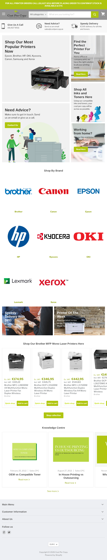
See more (52, 491)
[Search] (95, 14)
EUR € (52, 544)
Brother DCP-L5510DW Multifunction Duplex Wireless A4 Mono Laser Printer (46, 389)
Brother (7, 396)
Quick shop (10, 403)
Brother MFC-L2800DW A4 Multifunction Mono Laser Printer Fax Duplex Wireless (16, 389)
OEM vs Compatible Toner (25, 474)
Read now (23, 479)
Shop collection (53, 415)
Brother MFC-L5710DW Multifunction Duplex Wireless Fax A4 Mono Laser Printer (75, 389)
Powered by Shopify (53, 555)
